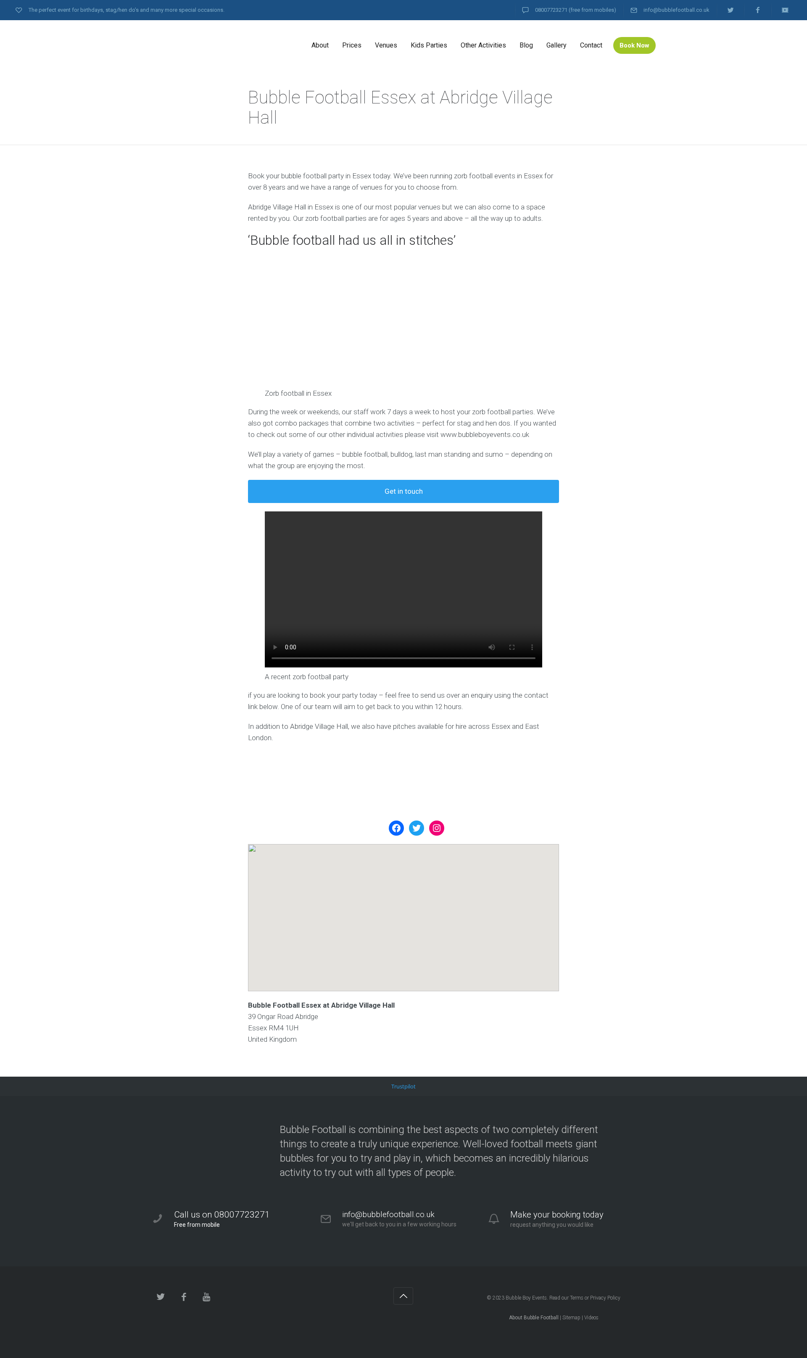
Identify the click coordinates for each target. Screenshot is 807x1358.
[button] (403, 910)
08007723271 (551, 10)
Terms (576, 1298)
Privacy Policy (605, 1298)
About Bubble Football (534, 1318)
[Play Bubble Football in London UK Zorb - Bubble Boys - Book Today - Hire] (214, 45)
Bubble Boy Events (526, 1298)
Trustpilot (403, 1086)
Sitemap (571, 1318)
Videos (591, 1318)
